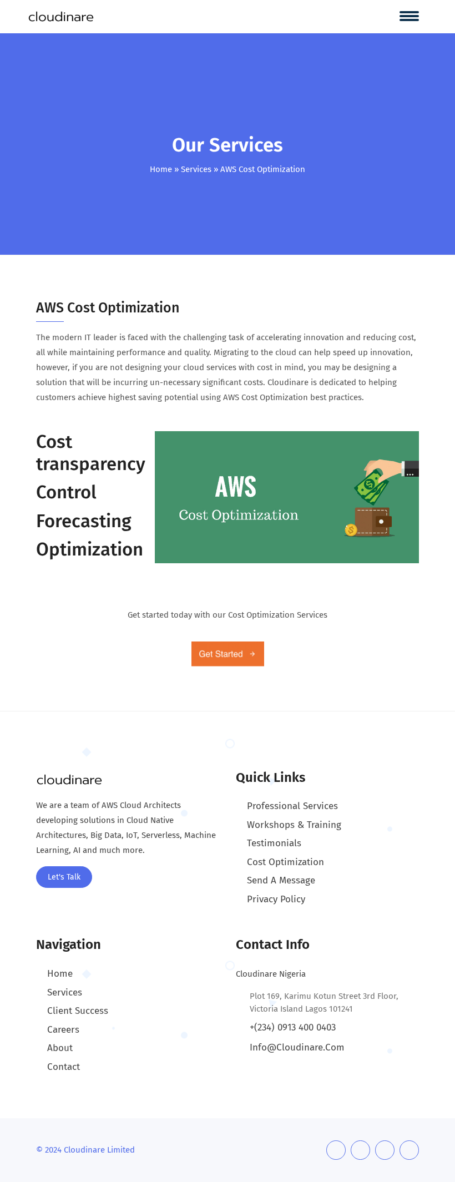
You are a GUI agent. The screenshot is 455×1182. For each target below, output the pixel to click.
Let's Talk (64, 877)
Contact (63, 1067)
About (60, 1048)
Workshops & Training (294, 825)
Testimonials (274, 843)
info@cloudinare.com (297, 1047)
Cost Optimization (285, 862)
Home (161, 169)
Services (196, 169)
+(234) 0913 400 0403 (293, 1027)
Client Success (77, 1011)
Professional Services (292, 806)
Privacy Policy (276, 899)
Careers (63, 1029)
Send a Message (281, 880)
